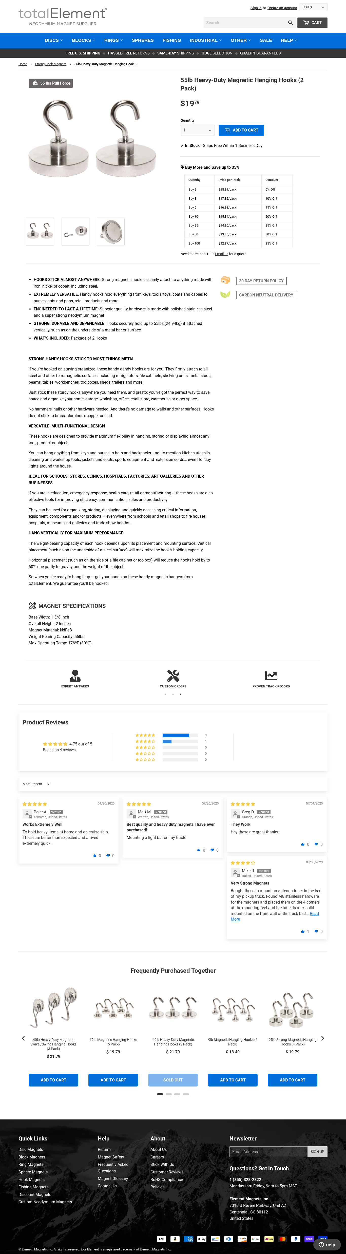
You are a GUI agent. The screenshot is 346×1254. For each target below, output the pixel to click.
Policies (157, 1187)
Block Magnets (31, 1157)
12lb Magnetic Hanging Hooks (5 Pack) (113, 1042)
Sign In (256, 8)
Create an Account (282, 8)
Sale (266, 40)
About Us (158, 1149)
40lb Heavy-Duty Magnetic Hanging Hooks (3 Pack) (173, 1042)
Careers (157, 1157)
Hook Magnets (31, 1179)
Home (22, 64)
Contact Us (107, 1186)
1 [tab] (165, 694)
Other (239, 40)
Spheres (143, 40)
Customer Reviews (166, 1172)
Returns (104, 1149)
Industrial (204, 40)
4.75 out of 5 (80, 744)
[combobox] (250, 22)
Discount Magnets (34, 1194)
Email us (221, 254)
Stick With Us (162, 1164)
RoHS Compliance (166, 1179)
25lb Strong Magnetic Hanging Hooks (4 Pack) (293, 1042)
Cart (316, 22)
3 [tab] (180, 694)
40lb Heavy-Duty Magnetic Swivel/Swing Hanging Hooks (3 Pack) (53, 1044)
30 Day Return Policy (261, 280)
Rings (112, 40)
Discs (52, 40)
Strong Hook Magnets (50, 64)
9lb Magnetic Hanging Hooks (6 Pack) (233, 1042)
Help (287, 40)
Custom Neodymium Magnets (45, 1202)
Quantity (188, 120)
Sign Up (317, 1152)
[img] (35, 804)
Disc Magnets (30, 1149)
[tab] (160, 1094)
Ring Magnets (30, 1164)
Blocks (82, 40)
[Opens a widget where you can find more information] (327, 1245)
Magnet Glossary (113, 1178)
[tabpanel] (75, 679)
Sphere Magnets (33, 1172)
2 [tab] (173, 694)
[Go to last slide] (23, 1038)
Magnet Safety (111, 1157)
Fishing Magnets (33, 1187)
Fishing (172, 40)
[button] (146, 735)
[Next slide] (322, 1038)
